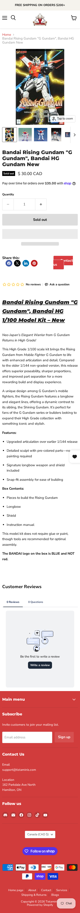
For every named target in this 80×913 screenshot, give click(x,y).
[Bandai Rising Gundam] (9, 134)
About (32, 890)
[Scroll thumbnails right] (73, 135)
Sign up (64, 737)
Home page (15, 890)
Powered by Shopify (40, 905)
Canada (38, 834)
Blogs (55, 895)
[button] (40, 234)
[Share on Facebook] (9, 263)
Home (6, 35)
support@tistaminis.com (19, 770)
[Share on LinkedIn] (25, 263)
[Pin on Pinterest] (34, 263)
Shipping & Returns (33, 895)
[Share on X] (17, 263)
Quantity (8, 194)
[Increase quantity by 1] (41, 204)
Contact (46, 890)
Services (61, 890)
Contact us (63, 262)
